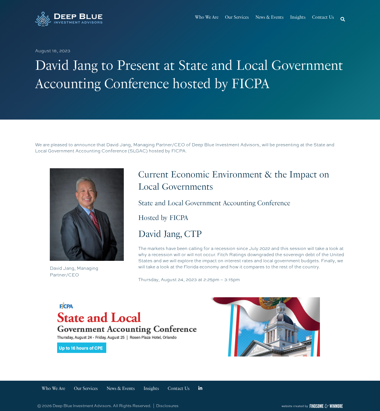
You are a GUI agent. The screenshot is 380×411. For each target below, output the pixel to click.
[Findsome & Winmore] (312, 406)
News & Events (269, 17)
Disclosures (167, 405)
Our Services (237, 17)
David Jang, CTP (170, 234)
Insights (297, 17)
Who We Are (206, 17)
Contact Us (323, 17)
